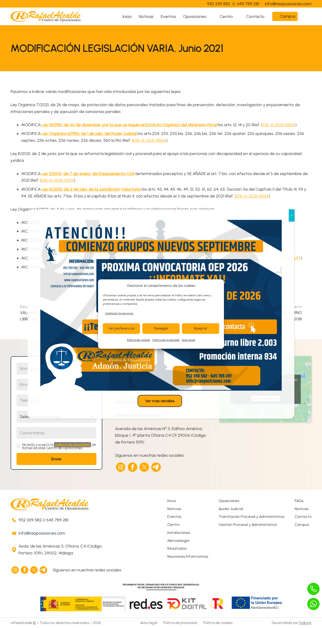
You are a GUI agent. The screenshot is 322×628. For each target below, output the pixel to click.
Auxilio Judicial (231, 509)
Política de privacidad (166, 340)
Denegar (161, 329)
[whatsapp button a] (313, 603)
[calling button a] (313, 588)
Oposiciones (229, 500)
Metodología (178, 540)
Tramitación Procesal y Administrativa (251, 516)
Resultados (176, 548)
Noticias (174, 509)
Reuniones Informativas (187, 556)
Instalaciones (178, 532)
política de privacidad (72, 445)
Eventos (174, 516)
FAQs (299, 500)
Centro (173, 524)
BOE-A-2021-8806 (278, 124)
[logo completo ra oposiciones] (46, 16)
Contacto (303, 516)
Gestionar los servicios (119, 313)
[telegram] (156, 467)
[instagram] (121, 467)
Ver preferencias (121, 329)
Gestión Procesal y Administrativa (248, 524)
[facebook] (133, 467)
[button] (211, 16)
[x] (144, 467)
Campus (302, 524)
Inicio (171, 500)
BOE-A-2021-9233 (57, 180)
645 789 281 (57, 520)
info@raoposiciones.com (42, 533)
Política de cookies (138, 340)
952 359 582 (30, 520)
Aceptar (200, 329)
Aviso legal (188, 340)
